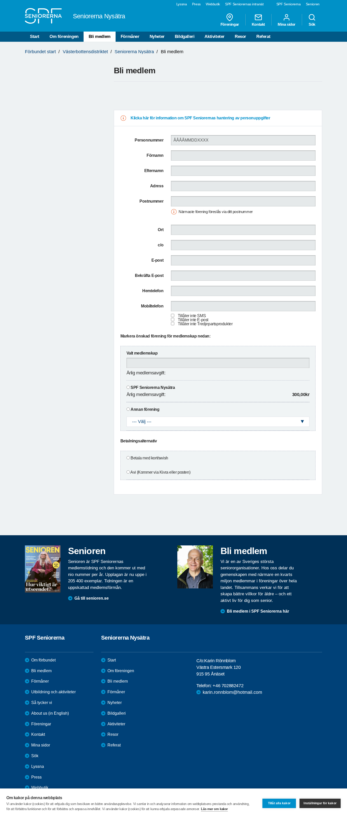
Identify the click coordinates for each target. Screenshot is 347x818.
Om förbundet (43, 660)
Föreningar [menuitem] (229, 24)
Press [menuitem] (196, 4)
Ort (160, 230)
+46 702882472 (228, 685)
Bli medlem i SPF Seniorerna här (258, 611)
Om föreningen (64, 36)
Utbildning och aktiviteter (53, 692)
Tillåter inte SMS (192, 316)
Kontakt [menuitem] (258, 24)
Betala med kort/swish (149, 458)
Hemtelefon (152, 291)
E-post (157, 260)
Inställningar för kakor (320, 803)
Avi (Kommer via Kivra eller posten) (160, 472)
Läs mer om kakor (214, 809)
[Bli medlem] (195, 566)
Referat (263, 36)
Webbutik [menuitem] (213, 4)
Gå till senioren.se (91, 598)
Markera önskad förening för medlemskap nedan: (165, 336)
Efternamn (153, 170)
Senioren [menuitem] (313, 4)
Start (34, 36)
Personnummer (149, 140)
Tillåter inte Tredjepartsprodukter (205, 324)
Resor (240, 36)
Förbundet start (40, 51)
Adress (157, 186)
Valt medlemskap (142, 353)
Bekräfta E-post (149, 275)
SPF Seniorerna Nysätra (153, 387)
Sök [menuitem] (312, 24)
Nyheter (157, 36)
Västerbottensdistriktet (85, 51)
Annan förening (145, 409)
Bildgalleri (185, 36)
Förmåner (130, 36)
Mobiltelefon (152, 306)
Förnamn (155, 155)
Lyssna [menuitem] (181, 4)
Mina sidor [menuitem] (286, 24)
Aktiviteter (214, 36)
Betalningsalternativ (138, 441)
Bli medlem (100, 36)
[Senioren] (42, 568)
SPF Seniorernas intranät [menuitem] (244, 4)
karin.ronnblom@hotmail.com (232, 692)
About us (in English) (50, 713)
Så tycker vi (41, 702)
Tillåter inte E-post (193, 320)
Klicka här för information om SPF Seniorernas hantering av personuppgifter (200, 118)
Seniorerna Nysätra (134, 51)
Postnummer (151, 201)
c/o (160, 245)
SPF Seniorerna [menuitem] (288, 4)
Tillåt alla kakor (279, 803)
